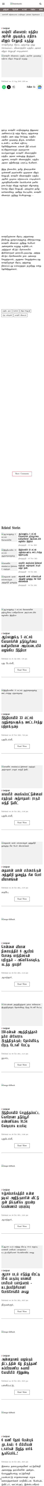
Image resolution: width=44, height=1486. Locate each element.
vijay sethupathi (7, 315)
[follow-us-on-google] (40, 87)
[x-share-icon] (9, 88)
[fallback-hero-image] (9, 537)
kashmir (15, 311)
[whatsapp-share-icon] (4, 88)
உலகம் (24, 10)
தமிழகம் (6, 10)
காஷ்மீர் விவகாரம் (20, 315)
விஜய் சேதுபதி (25, 311)
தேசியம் (15, 10)
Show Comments (22, 474)
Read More (22, 670)
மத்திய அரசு (7, 311)
